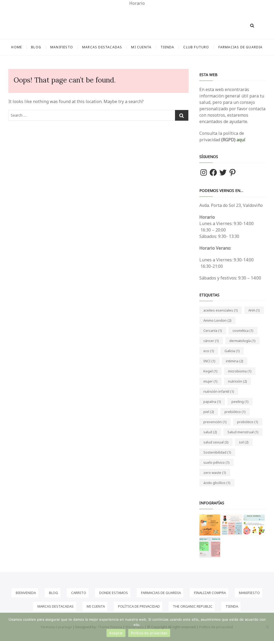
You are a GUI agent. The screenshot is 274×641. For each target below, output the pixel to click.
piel (208, 411)
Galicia (232, 350)
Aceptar (116, 633)
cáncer (211, 340)
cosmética (243, 330)
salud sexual (216, 442)
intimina (234, 361)
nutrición (237, 381)
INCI (209, 361)
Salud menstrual (242, 432)
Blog (36, 47)
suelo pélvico (216, 462)
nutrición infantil (218, 391)
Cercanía (212, 330)
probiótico (247, 421)
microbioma (240, 371)
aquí (240, 140)
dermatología (242, 340)
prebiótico (235, 411)
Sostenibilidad (217, 452)
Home (16, 47)
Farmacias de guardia (240, 47)
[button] (209, 525)
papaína (212, 401)
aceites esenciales (220, 310)
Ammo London (217, 320)
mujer (210, 381)
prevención (215, 421)
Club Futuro (196, 47)
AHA (254, 310)
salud (210, 432)
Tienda (167, 47)
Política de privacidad (149, 633)
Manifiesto (61, 47)
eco (208, 350)
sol (244, 442)
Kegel (210, 371)
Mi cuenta (141, 47)
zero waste (214, 472)
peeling (240, 401)
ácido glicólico (216, 482)
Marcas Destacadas (102, 47)
